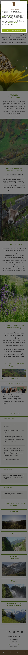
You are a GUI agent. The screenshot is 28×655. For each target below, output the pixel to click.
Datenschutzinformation (12, 22)
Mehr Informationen (6, 16)
